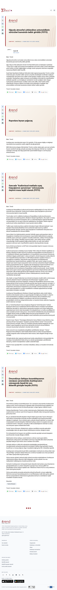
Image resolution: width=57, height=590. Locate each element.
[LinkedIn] (19, 575)
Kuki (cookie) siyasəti (6, 566)
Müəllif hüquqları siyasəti (7, 564)
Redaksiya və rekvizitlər (35, 545)
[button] (2, 17)
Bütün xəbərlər (16, 52)
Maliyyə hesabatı (33, 553)
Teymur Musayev (11, 483)
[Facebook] (6, 575)
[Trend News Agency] (6, 522)
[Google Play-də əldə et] (19, 581)
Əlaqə (31, 547)
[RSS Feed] (22, 575)
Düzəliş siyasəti (33, 551)
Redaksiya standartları (35, 549)
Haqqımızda (32, 543)
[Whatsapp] (3, 575)
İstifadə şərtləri (5, 560)
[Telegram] (16, 575)
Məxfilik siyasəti (5, 562)
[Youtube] (13, 575)
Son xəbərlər (4, 543)
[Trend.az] (6, 10)
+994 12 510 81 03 (5, 533)
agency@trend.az (5, 535)
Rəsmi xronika (5, 545)
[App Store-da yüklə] (7, 581)
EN (48, 586)
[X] (9, 575)
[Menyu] (54, 10)
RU (53, 586)
